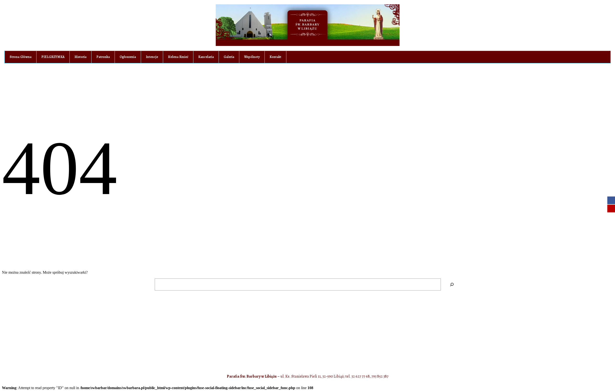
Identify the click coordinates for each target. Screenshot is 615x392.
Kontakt (275, 57)
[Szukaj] (451, 284)
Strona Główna (20, 57)
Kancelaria (206, 57)
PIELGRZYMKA (53, 57)
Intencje (152, 57)
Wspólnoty (252, 57)
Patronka (103, 57)
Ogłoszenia (128, 57)
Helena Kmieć (178, 57)
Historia (80, 57)
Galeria (229, 57)
